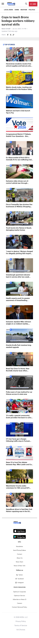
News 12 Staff (6, 29)
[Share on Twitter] (10, 35)
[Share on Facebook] (8, 35)
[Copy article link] (13, 35)
